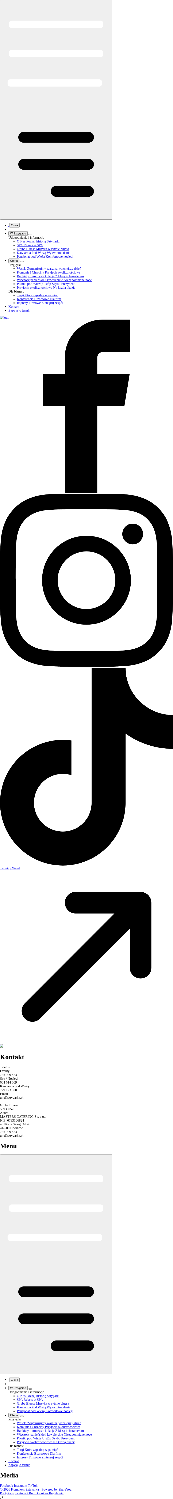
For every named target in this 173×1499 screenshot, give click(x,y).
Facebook (7, 1485)
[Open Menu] (56, 110)
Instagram (21, 1485)
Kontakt (13, 306)
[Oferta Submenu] (22, 261)
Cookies (43, 1493)
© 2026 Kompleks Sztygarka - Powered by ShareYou (36, 1489)
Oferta (14, 260)
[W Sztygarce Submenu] (30, 234)
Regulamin (56, 1493)
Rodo (33, 1493)
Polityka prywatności (14, 1493)
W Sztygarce (18, 233)
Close (14, 225)
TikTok (33, 1485)
